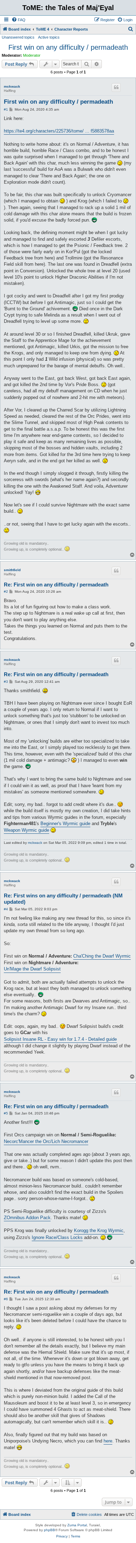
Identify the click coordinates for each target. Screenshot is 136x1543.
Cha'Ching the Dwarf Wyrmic (102, 956)
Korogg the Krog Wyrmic (98, 1230)
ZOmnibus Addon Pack (27, 1217)
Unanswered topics (18, 37)
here (108, 1441)
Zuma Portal (77, 1525)
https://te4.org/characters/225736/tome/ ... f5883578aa (59, 131)
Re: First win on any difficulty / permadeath (56, 584)
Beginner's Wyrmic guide (65, 823)
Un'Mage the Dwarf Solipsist (32, 969)
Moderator (31, 55)
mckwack (12, 86)
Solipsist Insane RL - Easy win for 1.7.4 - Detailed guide (60, 1039)
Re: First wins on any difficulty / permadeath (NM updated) (63, 899)
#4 (6, 909)
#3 (6, 681)
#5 (6, 1113)
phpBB (49, 1530)
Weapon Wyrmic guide (26, 830)
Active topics (49, 37)
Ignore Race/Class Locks (57, 1237)
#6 (6, 1299)
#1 (6, 109)
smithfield (12, 570)
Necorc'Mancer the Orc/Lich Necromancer (46, 1141)
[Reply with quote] (116, 87)
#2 (6, 591)
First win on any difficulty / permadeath (68, 47)
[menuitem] (18, 20)
